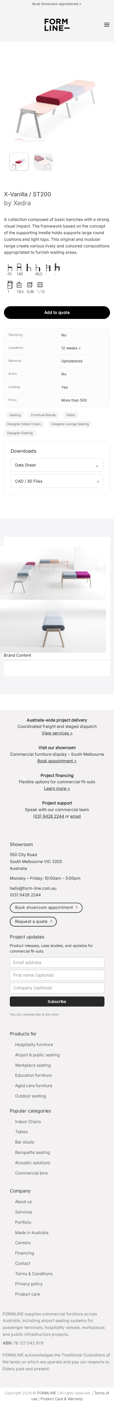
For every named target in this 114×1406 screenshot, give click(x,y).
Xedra (22, 203)
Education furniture (33, 1075)
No (63, 335)
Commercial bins (31, 1173)
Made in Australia (32, 1232)
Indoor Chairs (28, 1121)
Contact (22, 1263)
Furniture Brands (43, 415)
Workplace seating (33, 1065)
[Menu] (107, 24)
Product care (27, 1294)
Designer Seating (20, 433)
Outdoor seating (30, 1095)
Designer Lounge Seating (70, 424)
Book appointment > (57, 760)
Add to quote (57, 312)
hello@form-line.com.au (33, 888)
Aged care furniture (33, 1085)
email (75, 816)
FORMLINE (46, 1393)
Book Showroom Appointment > (56, 4)
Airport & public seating (37, 1054)
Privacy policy (29, 1283)
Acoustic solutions (32, 1162)
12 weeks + (71, 348)
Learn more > (57, 788)
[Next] (96, 93)
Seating (15, 415)
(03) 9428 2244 (48, 816)
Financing (24, 1253)
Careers (22, 1242)
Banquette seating (32, 1152)
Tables (21, 1131)
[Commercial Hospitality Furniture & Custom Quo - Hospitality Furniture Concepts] (57, 24)
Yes (64, 387)
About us (23, 1201)
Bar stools (24, 1142)
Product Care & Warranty (62, 1398)
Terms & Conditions (33, 1273)
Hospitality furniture (34, 1044)
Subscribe (57, 1001)
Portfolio (23, 1222)
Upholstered (71, 361)
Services (23, 1211)
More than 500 (74, 400)
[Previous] (15, 93)
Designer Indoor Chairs (24, 424)
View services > (57, 733)
